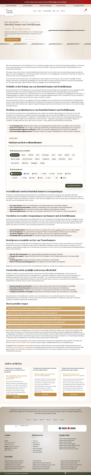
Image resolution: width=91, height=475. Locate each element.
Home (34, 11)
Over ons (35, 441)
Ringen (54, 159)
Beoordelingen (47, 11)
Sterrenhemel (15, 163)
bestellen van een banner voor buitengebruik (20, 347)
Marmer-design (15, 159)
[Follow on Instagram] (68, 428)
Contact (62, 11)
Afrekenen (35, 446)
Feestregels (45, 155)
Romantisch (62, 159)
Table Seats (25, 163)
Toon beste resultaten (74, 185)
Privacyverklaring (37, 450)
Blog (54, 11)
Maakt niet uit (15, 155)
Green (53, 155)
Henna (60, 155)
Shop (39, 11)
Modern (37, 159)
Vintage (42, 163)
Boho (37, 155)
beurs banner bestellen (19, 342)
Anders (23, 155)
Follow (64, 428)
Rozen (70, 159)
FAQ (58, 11)
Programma (46, 159)
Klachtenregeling (37, 452)
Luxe (73, 155)
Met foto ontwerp (27, 159)
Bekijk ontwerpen (12, 39)
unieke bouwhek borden (73, 266)
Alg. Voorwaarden (37, 448)
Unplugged (34, 163)
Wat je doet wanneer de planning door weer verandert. (74, 374)
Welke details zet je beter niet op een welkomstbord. (44, 374)
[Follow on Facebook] (60, 428)
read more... (17, 397)
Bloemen (30, 155)
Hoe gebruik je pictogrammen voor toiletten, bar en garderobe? (16, 377)
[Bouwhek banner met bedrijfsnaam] (67, 30)
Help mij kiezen (30, 39)
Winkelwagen (36, 444)
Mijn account (36, 442)
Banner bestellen (14, 22)
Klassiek (67, 155)
